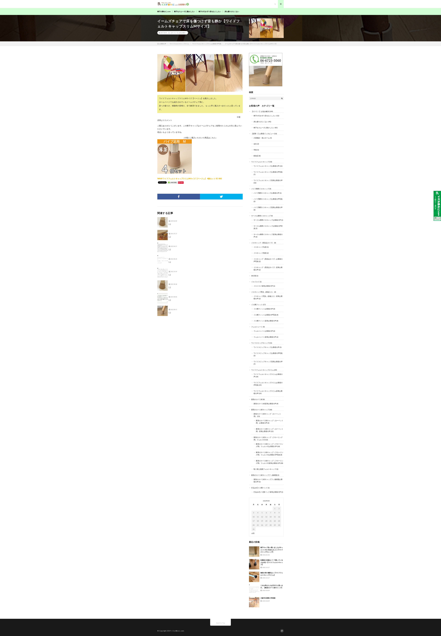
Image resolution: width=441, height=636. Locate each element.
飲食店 (256, 156)
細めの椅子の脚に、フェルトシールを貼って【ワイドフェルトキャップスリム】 (202, 269)
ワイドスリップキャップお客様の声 (266, 347)
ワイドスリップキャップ (260, 343)
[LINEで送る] (172, 182)
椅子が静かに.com (164, 11)
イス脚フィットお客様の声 (263, 309)
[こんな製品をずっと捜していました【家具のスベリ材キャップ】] (162, 260)
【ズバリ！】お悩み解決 (177, 32)
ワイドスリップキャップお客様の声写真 (268, 353)
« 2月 (252, 533)
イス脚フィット (257, 305)
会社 (255, 144)
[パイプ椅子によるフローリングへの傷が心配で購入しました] (162, 235)
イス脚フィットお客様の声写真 (265, 315)
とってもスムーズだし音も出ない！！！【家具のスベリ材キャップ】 (197, 244)
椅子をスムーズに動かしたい (184, 11)
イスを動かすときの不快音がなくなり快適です (188, 294)
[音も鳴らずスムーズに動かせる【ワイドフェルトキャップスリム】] (162, 311)
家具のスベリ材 (257, 399)
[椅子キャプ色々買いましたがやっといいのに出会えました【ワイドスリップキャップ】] (254, 551)
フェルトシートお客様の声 (263, 331)
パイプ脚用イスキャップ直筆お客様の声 (268, 207)
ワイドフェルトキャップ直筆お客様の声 (268, 180)
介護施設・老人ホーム (262, 138)
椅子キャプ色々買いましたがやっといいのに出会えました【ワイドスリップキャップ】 (271, 549)
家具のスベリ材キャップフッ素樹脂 (264, 475)
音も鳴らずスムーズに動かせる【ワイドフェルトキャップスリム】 (196, 307)
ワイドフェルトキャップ (260, 162)
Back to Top (220, 623)
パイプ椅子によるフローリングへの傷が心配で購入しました (193, 231)
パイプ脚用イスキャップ (260, 189)
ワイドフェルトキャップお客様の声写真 (268, 172)
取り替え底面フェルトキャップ (265, 469)
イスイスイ (255, 282)
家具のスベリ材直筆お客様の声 (265, 404)
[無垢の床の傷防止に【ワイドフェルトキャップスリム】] (254, 577)
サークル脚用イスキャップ (261, 216)
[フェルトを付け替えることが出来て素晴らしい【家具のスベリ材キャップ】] (162, 285)
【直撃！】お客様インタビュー (262, 134)
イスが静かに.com (177, 631)
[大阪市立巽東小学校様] (254, 602)
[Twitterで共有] (221, 196)
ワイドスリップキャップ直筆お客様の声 (268, 362)
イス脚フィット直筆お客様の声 (265, 321)
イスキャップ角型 (260, 253)
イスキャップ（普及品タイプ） (262, 243)
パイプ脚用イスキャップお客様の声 (266, 193)
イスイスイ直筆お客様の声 (263, 286)
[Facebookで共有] (178, 196)
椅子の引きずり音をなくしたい (210, 11)
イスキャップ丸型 (260, 247)
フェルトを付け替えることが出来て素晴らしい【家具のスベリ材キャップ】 (200, 282)
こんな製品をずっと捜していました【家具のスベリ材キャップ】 (195, 256)
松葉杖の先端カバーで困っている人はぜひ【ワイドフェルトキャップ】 (271, 562)
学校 (255, 150)
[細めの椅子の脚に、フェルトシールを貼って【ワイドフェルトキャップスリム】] (162, 273)
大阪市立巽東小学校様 (267, 598)
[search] (282, 98)
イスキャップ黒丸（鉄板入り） (262, 292)
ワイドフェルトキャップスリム (262, 370)
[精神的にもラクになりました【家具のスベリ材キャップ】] (162, 222)
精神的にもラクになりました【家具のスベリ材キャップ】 (193, 218)
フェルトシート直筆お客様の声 (265, 337)
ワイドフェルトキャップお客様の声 (266, 166)
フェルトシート (257, 327)
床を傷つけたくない (232, 11)
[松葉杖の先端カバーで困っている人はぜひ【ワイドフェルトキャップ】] (254, 564)
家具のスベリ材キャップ (260, 410)
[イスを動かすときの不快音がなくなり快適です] (162, 298)
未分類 (253, 276)
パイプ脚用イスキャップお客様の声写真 (268, 199)
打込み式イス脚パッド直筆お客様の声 (267, 492)
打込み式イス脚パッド (259, 488)
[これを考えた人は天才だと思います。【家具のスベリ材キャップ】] (254, 589)
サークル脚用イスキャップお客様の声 (267, 220)
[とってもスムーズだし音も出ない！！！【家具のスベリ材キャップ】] (162, 247)
